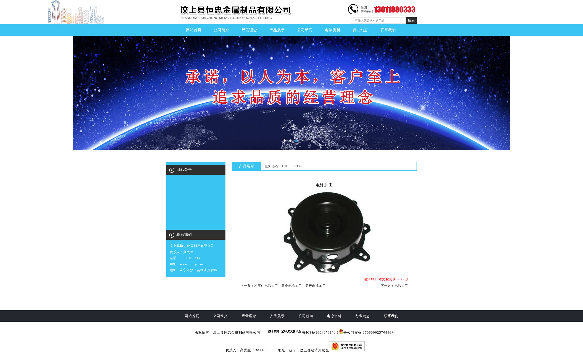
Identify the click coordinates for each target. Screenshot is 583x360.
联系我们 (388, 30)
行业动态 (360, 30)
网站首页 (194, 30)
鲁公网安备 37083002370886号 (369, 332)
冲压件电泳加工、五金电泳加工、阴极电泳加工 (290, 286)
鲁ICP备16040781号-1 (320, 332)
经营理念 (249, 30)
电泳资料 (332, 30)
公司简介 (221, 30)
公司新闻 (305, 30)
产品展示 (277, 30)
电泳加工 (401, 286)
